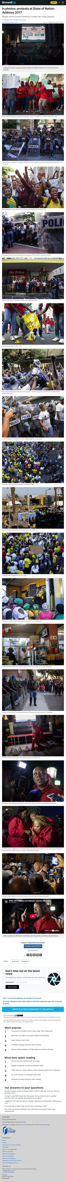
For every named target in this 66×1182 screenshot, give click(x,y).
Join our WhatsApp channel (10, 1163)
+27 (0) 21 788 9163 (8, 1172)
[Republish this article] (40, 956)
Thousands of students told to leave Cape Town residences (32, 1031)
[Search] (59, 2)
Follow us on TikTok (7, 1151)
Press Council (23, 1124)
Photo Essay (6, 22)
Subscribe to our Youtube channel (11, 1160)
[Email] (34, 956)
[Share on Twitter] (31, 956)
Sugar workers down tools (20, 1040)
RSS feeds (5, 1147)
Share (46, 22)
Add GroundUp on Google (57, 22)
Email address (10, 982)
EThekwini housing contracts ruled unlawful (26, 1045)
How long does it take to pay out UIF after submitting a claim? (26, 1106)
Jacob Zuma (15, 961)
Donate (54, 2)
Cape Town (14, 22)
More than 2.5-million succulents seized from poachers (30, 1035)
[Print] (37, 956)
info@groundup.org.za (8, 1170)
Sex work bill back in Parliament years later (26, 1075)
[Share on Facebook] (28, 956)
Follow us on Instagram (8, 1158)
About (4, 1140)
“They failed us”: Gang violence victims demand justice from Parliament (35, 1070)
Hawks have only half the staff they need (25, 1061)
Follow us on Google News (9, 1149)
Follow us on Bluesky (8, 1156)
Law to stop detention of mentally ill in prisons (24, 998)
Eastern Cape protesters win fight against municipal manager (32, 1049)
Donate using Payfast (33, 946)
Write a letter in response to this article (33, 1009)
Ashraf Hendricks (20, 20)
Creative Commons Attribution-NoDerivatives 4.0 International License (40, 1017)
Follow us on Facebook (8, 1154)
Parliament (25, 961)
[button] (63, 2)
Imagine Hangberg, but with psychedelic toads (27, 1065)
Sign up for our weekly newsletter (11, 1145)
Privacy (4, 1142)
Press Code (46, 1124)
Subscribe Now (12, 987)
